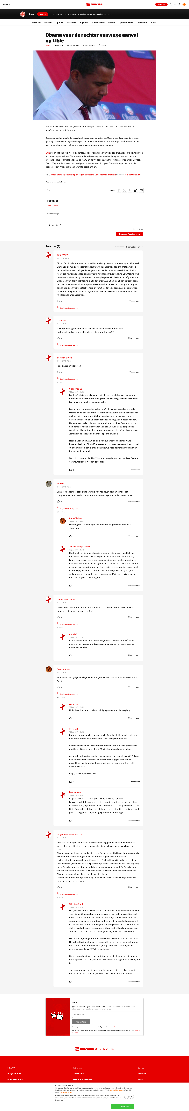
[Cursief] (53, 225)
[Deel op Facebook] (119, 190)
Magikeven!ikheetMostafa (70, 834)
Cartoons (72, 22)
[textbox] (94, 216)
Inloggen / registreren (129, 234)
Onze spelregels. (52, 205)
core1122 (73, 728)
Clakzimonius (75, 388)
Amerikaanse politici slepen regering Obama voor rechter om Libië (83, 174)
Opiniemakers (126, 22)
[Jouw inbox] (175, 4)
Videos (111, 22)
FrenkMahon (75, 518)
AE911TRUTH (63, 255)
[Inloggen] (179, 4)
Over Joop (142, 22)
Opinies (60, 22)
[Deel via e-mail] (141, 190)
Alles (153, 22)
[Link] (60, 225)
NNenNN (61, 320)
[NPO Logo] (184, 4)
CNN (48, 152)
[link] (57, 182)
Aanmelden (81, 1022)
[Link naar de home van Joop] (22, 14)
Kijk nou (84, 22)
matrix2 (73, 634)
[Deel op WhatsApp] (135, 190)
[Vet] (49, 225)
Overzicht (36, 22)
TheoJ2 (60, 483)
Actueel (48, 22)
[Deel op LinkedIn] (130, 190)
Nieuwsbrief (98, 22)
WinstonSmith (76, 904)
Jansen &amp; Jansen (80, 546)
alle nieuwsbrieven (119, 1027)
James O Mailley (133, 174)
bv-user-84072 (64, 357)
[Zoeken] (170, 4)
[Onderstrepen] (57, 225)
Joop (31, 14)
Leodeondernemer (66, 599)
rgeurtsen (74, 703)
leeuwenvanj (75, 792)
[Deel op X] (124, 190)
